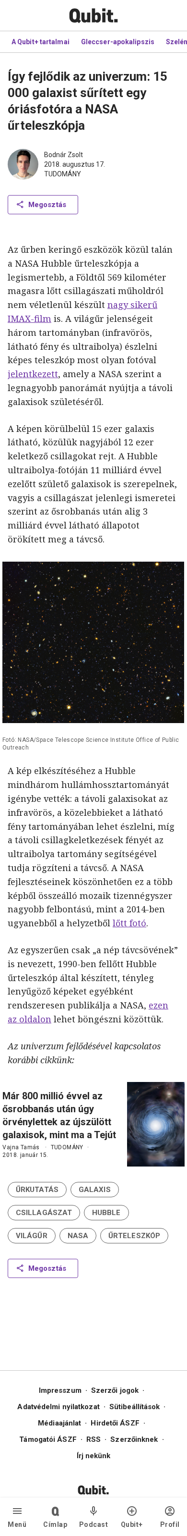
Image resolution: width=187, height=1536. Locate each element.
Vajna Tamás (20, 1147)
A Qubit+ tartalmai (41, 42)
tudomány (62, 174)
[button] (37, 1189)
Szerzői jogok (115, 1390)
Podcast (93, 1524)
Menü (17, 1524)
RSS (93, 1439)
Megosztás (47, 204)
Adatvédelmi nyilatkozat (58, 1406)
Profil (170, 1524)
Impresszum (60, 1390)
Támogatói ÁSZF (47, 1439)
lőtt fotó (129, 923)
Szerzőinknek (134, 1439)
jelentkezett (33, 374)
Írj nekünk (94, 1455)
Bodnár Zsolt (63, 155)
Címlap (55, 1524)
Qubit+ (132, 1524)
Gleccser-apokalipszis (117, 42)
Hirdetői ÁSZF (115, 1423)
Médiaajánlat (59, 1423)
